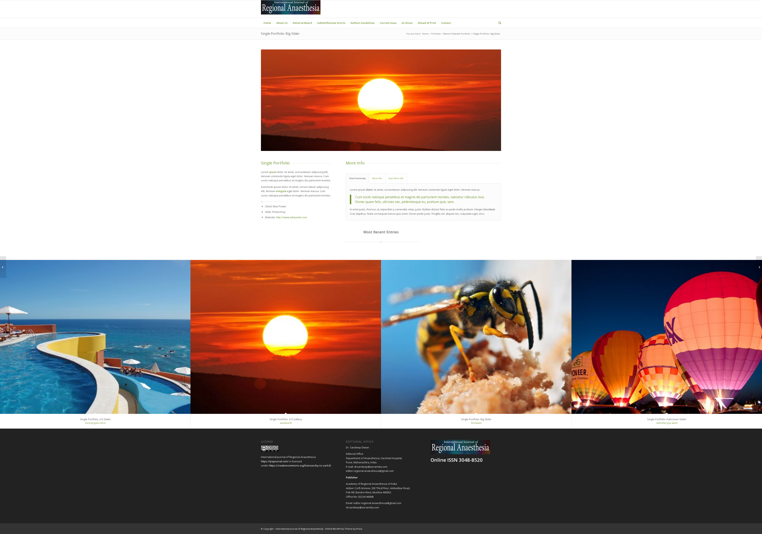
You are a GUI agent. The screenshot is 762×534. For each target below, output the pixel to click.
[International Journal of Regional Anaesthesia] (290, 9)
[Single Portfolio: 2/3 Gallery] (285, 337)
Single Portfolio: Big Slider (280, 33)
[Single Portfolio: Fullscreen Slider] (667, 337)
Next (492, 100)
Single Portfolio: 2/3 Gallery (285, 419)
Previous (270, 100)
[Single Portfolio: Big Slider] (476, 337)
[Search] (498, 23)
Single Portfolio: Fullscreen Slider (666, 419)
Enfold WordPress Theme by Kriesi (343, 528)
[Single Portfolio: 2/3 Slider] (95, 337)
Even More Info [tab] (396, 178)
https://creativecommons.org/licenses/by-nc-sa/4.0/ (300, 465)
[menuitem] (267, 23)
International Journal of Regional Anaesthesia (299, 528)
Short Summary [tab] (357, 178)
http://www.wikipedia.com (291, 217)
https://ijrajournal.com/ (275, 461)
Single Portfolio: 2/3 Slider (95, 419)
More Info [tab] (377, 178)
